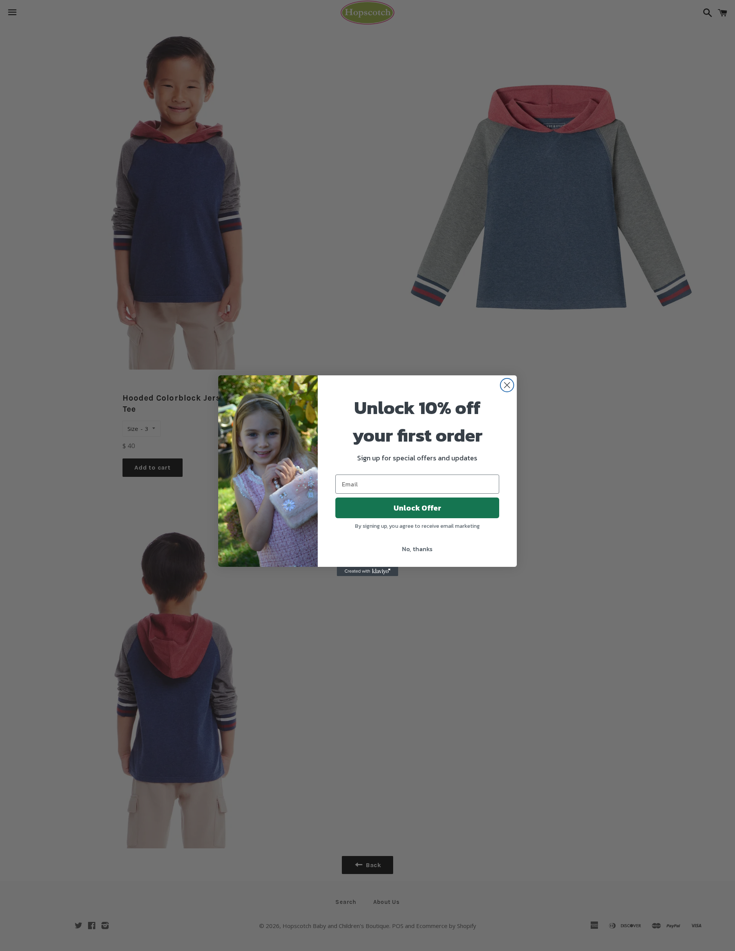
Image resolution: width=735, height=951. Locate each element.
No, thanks (417, 548)
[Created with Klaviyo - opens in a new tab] (367, 571)
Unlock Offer (417, 508)
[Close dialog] (507, 385)
